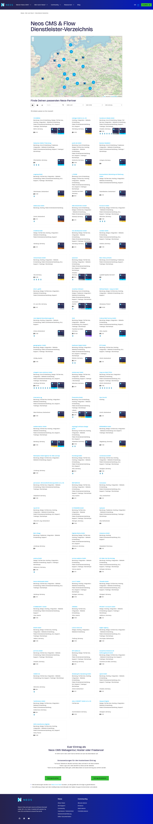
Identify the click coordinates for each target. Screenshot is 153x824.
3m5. (73, 318)
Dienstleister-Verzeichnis (41, 13)
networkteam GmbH (39, 258)
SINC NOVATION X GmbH (79, 205)
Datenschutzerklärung (64, 814)
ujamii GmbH (103, 674)
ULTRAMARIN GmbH (78, 508)
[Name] (42, 105)
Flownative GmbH (77, 397)
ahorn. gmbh (37, 289)
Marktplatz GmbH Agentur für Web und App (46, 456)
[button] (83, 57)
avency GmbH (37, 558)
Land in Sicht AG (77, 627)
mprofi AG (36, 508)
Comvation (102, 483)
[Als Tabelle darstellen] (37, 105)
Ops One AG (103, 397)
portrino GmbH (38, 651)
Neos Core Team (56, 784)
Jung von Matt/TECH (105, 372)
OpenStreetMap (114, 96)
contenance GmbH (105, 456)
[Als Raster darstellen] (32, 105)
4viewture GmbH (104, 533)
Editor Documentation (64, 816)
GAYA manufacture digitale (41, 724)
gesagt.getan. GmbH (39, 345)
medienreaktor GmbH (39, 426)
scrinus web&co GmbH (79, 558)
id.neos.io (80, 805)
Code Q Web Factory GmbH (107, 318)
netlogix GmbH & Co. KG (79, 118)
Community (61, 808)
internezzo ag (37, 397)
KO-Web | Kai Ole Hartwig (107, 558)
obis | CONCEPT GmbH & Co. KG (81, 701)
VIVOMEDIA (36, 118)
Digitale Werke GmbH (78, 533)
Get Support (61, 805)
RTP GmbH (102, 345)
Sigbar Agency (103, 627)
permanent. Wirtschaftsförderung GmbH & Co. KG (48, 483)
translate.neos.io (83, 811)
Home (22, 13)
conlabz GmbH (103, 231)
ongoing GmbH (37, 174)
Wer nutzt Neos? (29, 13)
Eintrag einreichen (53, 778)
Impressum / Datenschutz (66, 811)
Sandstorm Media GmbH (106, 118)
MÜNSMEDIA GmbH (105, 426)
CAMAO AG (36, 674)
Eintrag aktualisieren (100, 778)
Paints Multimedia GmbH (40, 581)
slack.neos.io (82, 808)
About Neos (61, 803)
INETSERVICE (76, 483)
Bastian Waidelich (104, 143)
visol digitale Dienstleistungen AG (43, 318)
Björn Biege (36, 533)
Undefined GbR (37, 231)
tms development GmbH (79, 231)
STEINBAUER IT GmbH (39, 606)
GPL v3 (24, 809)
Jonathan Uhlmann (77, 289)
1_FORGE (74, 174)
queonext (75, 258)
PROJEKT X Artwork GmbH (107, 606)
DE (138, 5)
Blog (78, 5)
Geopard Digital (104, 701)
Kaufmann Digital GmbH (79, 345)
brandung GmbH (77, 456)
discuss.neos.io (82, 803)
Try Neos (145, 5)
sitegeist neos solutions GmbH (42, 372)
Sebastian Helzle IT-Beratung (42, 143)
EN (135, 5)
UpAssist (102, 508)
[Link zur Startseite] (7, 4)
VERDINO (74, 606)
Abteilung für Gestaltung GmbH (81, 674)
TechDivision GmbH (39, 701)
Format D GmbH (104, 205)
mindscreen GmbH (77, 372)
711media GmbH (104, 581)
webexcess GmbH (38, 205)
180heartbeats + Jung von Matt (108, 289)
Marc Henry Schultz (105, 258)
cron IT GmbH (76, 581)
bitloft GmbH (37, 627)
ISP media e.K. (76, 651)
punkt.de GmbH (76, 143)
